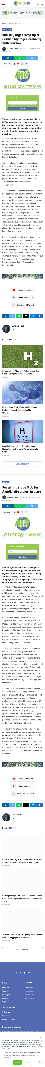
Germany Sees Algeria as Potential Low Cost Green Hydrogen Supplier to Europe (21, 372)
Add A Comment (22, 464)
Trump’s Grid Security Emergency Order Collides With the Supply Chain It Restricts (22, 936)
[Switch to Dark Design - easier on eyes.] (37, 4)
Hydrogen (18, 23)
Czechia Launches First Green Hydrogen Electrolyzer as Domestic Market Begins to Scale (20, 449)
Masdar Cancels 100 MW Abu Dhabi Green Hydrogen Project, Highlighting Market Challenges (19, 410)
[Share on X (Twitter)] (32, 58)
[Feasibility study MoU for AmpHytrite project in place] (22, 527)
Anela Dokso (13, 49)
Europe (6, 482)
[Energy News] (23, 3)
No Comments (35, 49)
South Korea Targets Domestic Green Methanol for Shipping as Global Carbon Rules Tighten (22, 861)
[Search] (41, 3)
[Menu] (3, 3)
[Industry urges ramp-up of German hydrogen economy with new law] (22, 78)
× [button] (40, 1036)
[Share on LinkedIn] (8, 58)
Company (28, 983)
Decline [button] (27, 1062)
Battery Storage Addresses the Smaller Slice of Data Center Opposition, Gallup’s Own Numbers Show (22, 898)
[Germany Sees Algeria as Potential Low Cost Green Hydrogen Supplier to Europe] (22, 356)
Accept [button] (17, 1062)
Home (11, 23)
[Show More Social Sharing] (40, 58)
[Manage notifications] (39, 1062)
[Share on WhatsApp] (20, 58)
